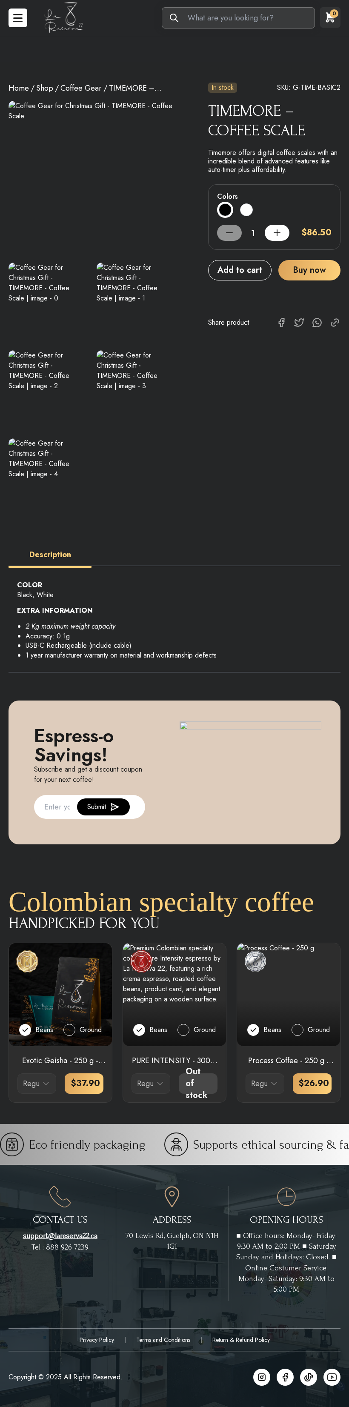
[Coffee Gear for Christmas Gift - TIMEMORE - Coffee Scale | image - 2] (47, 389)
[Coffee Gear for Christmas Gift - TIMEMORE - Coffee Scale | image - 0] (47, 301)
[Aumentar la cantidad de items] (229, 233)
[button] (50, 555)
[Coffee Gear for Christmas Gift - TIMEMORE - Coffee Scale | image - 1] (135, 301)
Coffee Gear (81, 88)
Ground (91, 1030)
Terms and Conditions (163, 1340)
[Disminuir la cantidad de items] (277, 233)
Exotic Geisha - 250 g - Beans (60, 1061)
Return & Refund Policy (241, 1340)
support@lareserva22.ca (60, 1236)
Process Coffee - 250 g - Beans (288, 1061)
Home (19, 88)
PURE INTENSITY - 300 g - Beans (174, 1061)
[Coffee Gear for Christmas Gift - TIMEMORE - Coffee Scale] (91, 177)
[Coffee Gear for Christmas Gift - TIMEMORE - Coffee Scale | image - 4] (47, 477)
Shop (44, 88)
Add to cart (239, 270)
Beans (44, 1030)
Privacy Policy (97, 1340)
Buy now (309, 270)
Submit (96, 807)
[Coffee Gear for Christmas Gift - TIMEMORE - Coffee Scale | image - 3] (135, 389)
